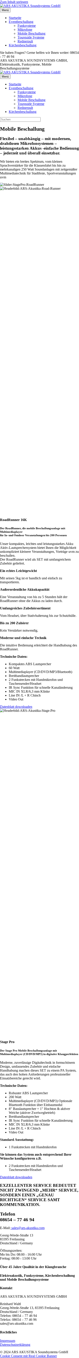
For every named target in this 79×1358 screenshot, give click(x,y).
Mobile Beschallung (31, 33)
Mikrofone (25, 29)
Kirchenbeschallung (22, 45)
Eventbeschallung (21, 22)
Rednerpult (25, 41)
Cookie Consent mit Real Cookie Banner (28, 1356)
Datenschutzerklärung (15, 1344)
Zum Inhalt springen (14, 2)
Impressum (7, 1341)
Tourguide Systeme (31, 37)
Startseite (15, 18)
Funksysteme (27, 25)
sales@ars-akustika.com (28, 1228)
